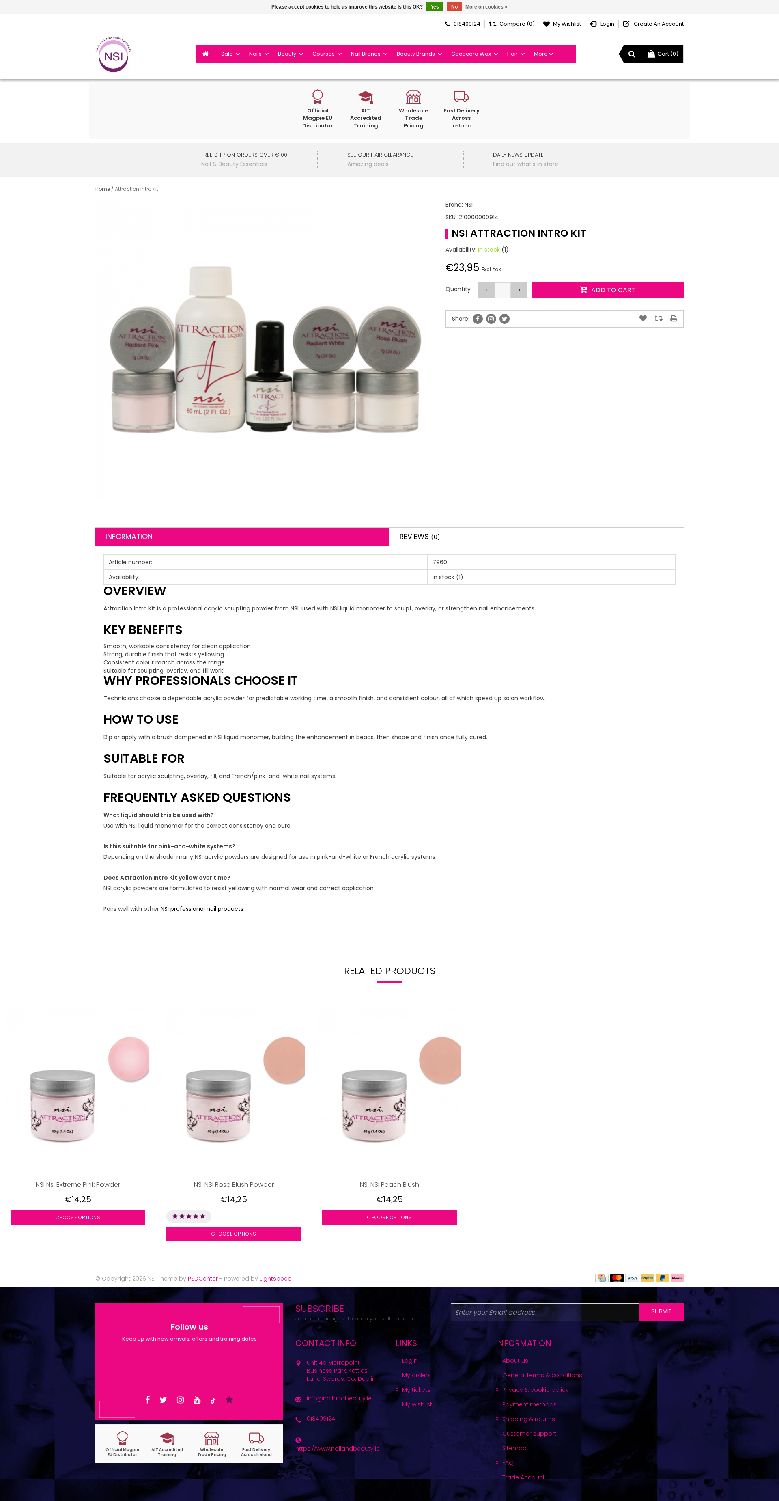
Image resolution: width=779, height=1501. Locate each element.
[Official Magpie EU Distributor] (122, 1444)
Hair (512, 54)
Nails (255, 54)
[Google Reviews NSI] (229, 1400)
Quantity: (458, 289)
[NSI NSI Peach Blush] (389, 1090)
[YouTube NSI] (196, 1400)
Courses (323, 54)
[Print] (673, 318)
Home (102, 188)
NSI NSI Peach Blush (389, 1184)
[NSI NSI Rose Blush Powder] (233, 1090)
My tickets (416, 1390)
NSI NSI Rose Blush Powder (234, 1184)
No (454, 7)
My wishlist (417, 1404)
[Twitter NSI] (163, 1400)
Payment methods (529, 1404)
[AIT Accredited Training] (167, 1444)
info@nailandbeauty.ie (339, 1398)
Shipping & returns (528, 1419)
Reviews (420, 536)
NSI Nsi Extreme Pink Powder (78, 1184)
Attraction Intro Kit (136, 188)
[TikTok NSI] (213, 1400)
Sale (227, 54)
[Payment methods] (602, 1277)
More (541, 54)
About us (515, 1361)
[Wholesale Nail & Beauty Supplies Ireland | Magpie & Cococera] (113, 54)
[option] (78, 1130)
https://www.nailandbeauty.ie (337, 1449)
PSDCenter (203, 1279)
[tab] (242, 537)
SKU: (451, 217)
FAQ (508, 1463)
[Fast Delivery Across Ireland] (256, 1444)
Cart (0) (668, 54)
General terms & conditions (542, 1375)
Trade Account (523, 1477)
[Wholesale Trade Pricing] (212, 1444)
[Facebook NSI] (147, 1400)
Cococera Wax (471, 54)
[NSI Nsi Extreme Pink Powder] (77, 1090)
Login (409, 1361)
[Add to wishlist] (643, 318)
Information (129, 536)
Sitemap (514, 1448)
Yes (434, 7)
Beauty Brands (416, 54)
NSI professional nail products (202, 909)
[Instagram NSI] (180, 1400)
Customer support (529, 1434)
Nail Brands (366, 54)
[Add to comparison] (658, 318)
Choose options (78, 1217)
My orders (416, 1375)
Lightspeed (276, 1279)
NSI (469, 205)
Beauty (287, 54)
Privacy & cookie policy (535, 1390)
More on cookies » (486, 7)
